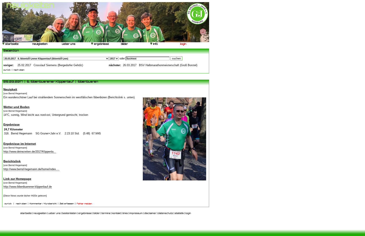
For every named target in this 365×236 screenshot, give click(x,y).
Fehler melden (84, 204)
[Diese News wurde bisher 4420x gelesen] (25, 195)
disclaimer (150, 213)
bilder (124, 44)
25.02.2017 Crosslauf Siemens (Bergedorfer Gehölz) (50, 65)
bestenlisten (69, 213)
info (155, 44)
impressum (136, 213)
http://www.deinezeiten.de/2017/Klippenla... (29, 151)
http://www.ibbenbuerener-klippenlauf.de (27, 186)
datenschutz (165, 213)
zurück (7, 70)
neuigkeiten (40, 44)
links (125, 213)
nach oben (19, 70)
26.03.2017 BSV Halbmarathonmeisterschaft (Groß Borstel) (160, 65)
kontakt (116, 213)
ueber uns (68, 44)
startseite (12, 44)
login (183, 44)
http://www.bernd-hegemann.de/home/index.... (31, 169)
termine (106, 213)
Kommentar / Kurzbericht (43, 204)
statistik (179, 213)
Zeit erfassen (67, 204)
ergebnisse (101, 44)
